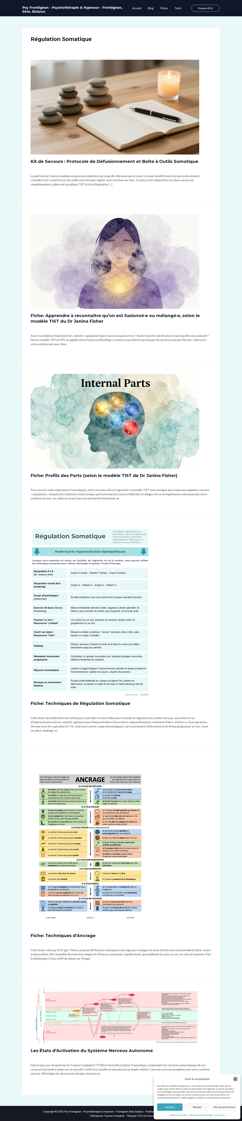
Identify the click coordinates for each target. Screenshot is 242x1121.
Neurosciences (79, 168)
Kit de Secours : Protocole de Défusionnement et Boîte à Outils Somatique (114, 161)
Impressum (220, 1115)
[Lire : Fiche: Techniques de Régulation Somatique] (90, 612)
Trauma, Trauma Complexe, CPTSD (173, 168)
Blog (151, 8)
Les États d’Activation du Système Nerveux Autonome (92, 1050)
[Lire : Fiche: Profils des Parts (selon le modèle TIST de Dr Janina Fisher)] (115, 421)
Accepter (170, 1107)
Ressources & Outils (118, 168)
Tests (178, 8)
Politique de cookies (178, 1115)
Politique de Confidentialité (201, 1115)
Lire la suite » (38, 193)
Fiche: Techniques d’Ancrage (63, 935)
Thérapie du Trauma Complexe (107, 1115)
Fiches (164, 8)
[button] (235, 1079)
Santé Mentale (141, 168)
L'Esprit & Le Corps (57, 168)
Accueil (136, 8)
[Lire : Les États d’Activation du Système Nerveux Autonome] (115, 1015)
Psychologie (97, 168)
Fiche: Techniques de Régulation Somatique (80, 703)
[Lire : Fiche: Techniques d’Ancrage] (90, 844)
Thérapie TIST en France (140, 1115)
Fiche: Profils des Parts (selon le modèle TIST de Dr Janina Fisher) (104, 475)
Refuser (197, 1107)
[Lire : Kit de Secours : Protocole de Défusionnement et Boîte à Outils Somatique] (115, 107)
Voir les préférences (224, 1107)
